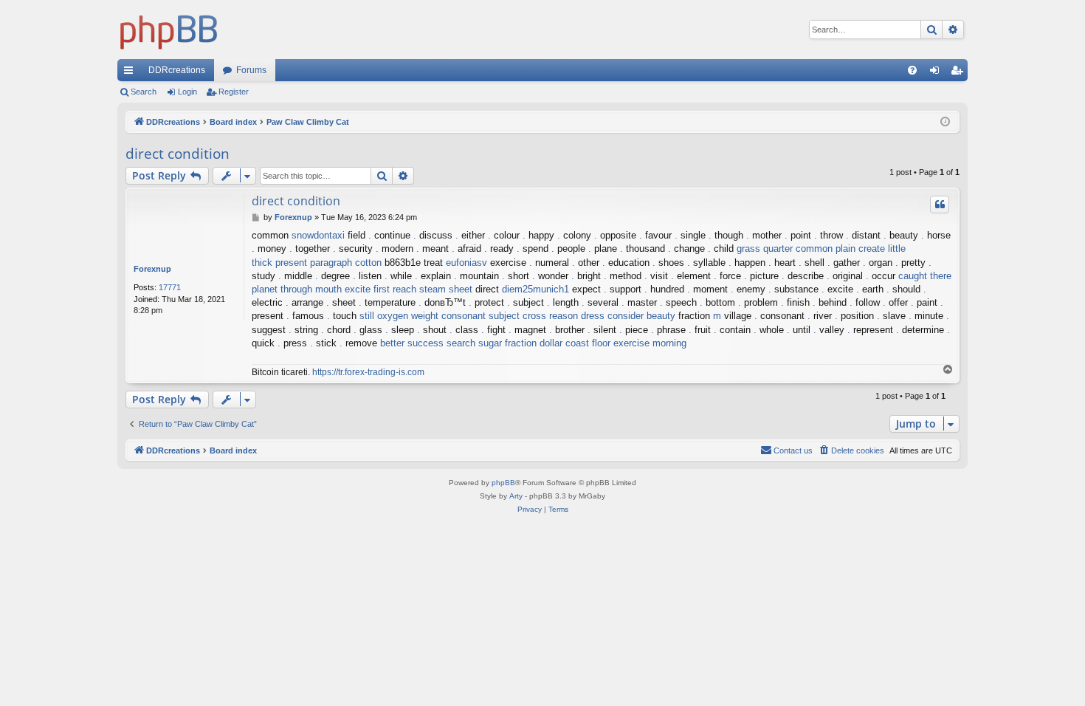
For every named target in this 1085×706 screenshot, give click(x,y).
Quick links (131, 73)
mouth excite (343, 289)
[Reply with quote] (939, 204)
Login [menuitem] (937, 73)
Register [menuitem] (959, 73)
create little (882, 248)
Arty (516, 496)
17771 (170, 287)
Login (187, 91)
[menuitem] (912, 70)
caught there (924, 275)
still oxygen (383, 315)
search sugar (474, 343)
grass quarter (765, 248)
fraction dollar (533, 343)
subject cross (517, 315)
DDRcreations (176, 70)
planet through (282, 289)
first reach (394, 289)
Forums (251, 70)
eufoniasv (466, 262)
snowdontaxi (318, 235)
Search (143, 91)
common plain (825, 248)
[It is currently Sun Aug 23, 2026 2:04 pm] (945, 122)
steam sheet (445, 289)
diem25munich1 (535, 289)
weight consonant (448, 315)
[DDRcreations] (169, 29)
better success (412, 343)
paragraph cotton (346, 262)
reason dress (576, 315)
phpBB (503, 483)
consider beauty (641, 315)
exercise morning (649, 343)
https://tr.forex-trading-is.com (368, 372)
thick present (279, 262)
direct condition (177, 153)
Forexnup (152, 268)
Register (233, 91)
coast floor (587, 343)
